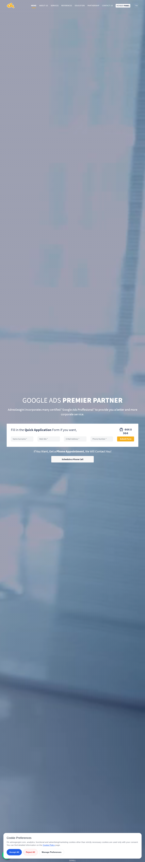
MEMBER (123, 5)
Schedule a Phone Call (72, 459)
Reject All (30, 852)
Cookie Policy (49, 845)
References (66, 5)
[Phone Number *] (102, 439)
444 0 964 (127, 431)
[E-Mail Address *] (75, 439)
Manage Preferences (51, 852)
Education (80, 5)
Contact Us (107, 5)
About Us (43, 5)
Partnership (93, 5)
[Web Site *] (48, 439)
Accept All (14, 852)
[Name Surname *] (22, 439)
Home (33, 5)
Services (54, 5)
